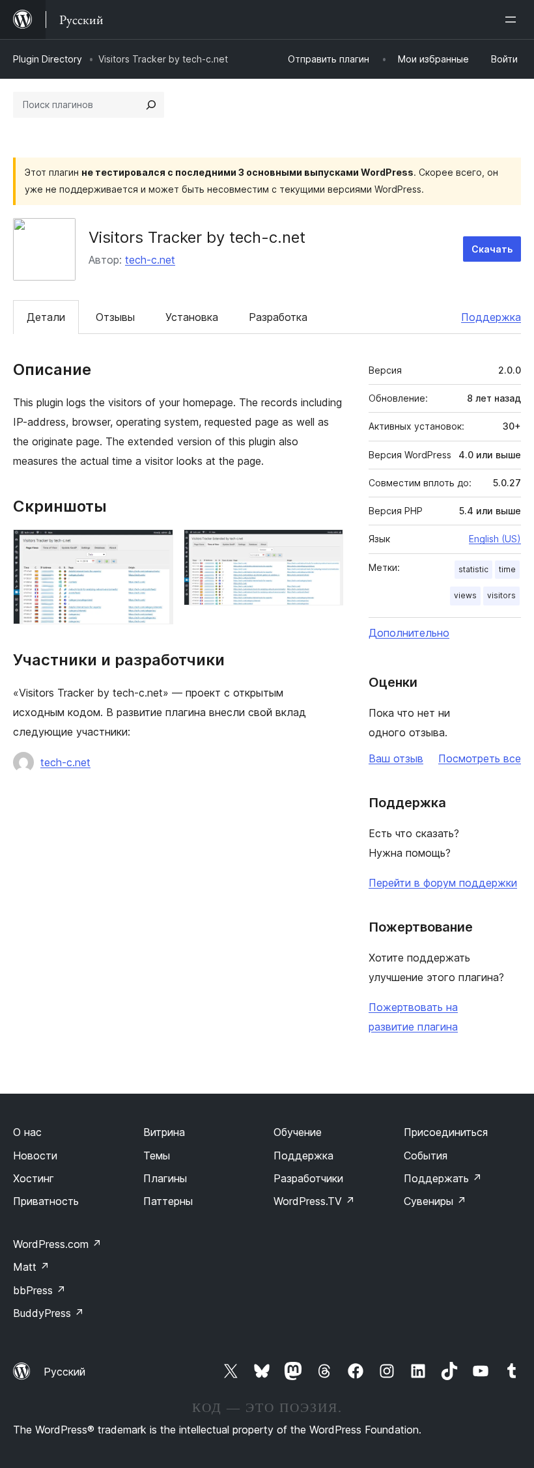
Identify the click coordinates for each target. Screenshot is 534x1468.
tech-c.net (150, 259)
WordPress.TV (314, 1201)
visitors (501, 595)
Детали (46, 317)
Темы (156, 1155)
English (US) (495, 538)
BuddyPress (48, 1313)
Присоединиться (446, 1132)
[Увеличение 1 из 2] (155, 546)
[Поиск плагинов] (151, 105)
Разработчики (308, 1178)
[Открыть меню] (513, 19)
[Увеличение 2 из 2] (325, 546)
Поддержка (491, 317)
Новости (35, 1155)
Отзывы (115, 317)
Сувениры (435, 1201)
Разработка (278, 317)
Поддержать (443, 1178)
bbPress (39, 1290)
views (465, 595)
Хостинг (33, 1178)
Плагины (165, 1178)
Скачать (492, 249)
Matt (31, 1266)
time (507, 569)
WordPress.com (57, 1244)
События (425, 1155)
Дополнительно (409, 632)
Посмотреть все (479, 758)
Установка (191, 317)
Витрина (164, 1132)
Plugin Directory (47, 58)
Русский (64, 1371)
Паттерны (168, 1201)
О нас (27, 1132)
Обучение (298, 1132)
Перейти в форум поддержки (443, 882)
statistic (473, 569)
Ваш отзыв (396, 758)
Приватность (46, 1201)
